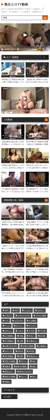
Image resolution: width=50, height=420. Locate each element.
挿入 (34, 361)
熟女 (34, 366)
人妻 (21, 341)
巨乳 (21, 356)
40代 (16, 310)
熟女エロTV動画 (16, 4)
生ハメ (23, 377)
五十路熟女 (9, 341)
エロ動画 (32, 321)
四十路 (31, 351)
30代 (6, 310)
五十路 (42, 336)
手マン (23, 361)
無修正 (7, 366)
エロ (6, 321)
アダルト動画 (41, 316)
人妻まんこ (33, 341)
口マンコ (8, 351)
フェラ (20, 331)
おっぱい (27, 310)
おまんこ (40, 310)
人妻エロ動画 (28, 346)
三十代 (31, 331)
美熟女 (7, 382)
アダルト (8, 316)
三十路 (42, 331)
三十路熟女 (9, 336)
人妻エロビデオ (11, 346)
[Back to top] (42, 412)
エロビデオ (18, 321)
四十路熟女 (9, 356)
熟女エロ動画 (10, 377)
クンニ (7, 326)
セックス (32, 326)
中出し (31, 336)
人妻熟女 (42, 346)
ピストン (8, 331)
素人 (34, 377)
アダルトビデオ (24, 316)
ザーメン (19, 326)
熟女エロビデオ (25, 371)
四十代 (20, 351)
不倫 (21, 336)
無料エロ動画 (21, 366)
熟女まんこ (9, 371)
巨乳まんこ (33, 356)
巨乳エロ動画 (10, 361)
